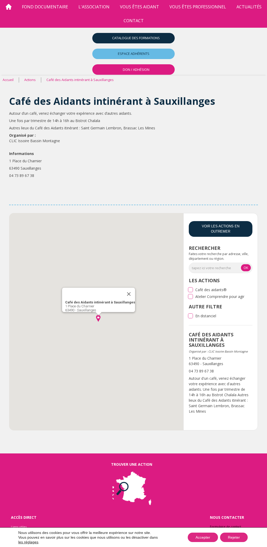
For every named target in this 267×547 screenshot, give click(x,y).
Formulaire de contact (225, 526)
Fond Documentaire (45, 7)
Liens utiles (19, 527)
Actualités (249, 7)
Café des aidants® (211, 289)
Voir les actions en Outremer (220, 228)
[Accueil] (9, 7)
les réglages (28, 542)
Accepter (203, 537)
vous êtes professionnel (197, 7)
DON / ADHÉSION (136, 69)
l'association (94, 7)
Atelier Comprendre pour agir (219, 296)
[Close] (129, 294)
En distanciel (205, 315)
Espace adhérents (133, 53)
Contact (134, 21)
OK (246, 267)
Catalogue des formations (136, 38)
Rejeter (234, 537)
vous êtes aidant (139, 7)
